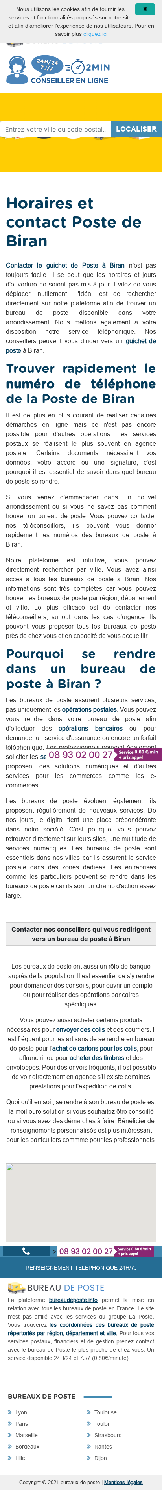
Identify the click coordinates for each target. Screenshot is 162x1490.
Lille (19, 1458)
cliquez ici (95, 34)
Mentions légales (123, 1482)
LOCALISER (136, 129)
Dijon (100, 1458)
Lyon (20, 1412)
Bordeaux (26, 1446)
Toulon (102, 1424)
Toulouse (105, 1412)
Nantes (102, 1446)
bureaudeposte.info (73, 1300)
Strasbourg (107, 1435)
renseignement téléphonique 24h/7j (81, 1268)
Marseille (26, 1435)
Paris (21, 1424)
